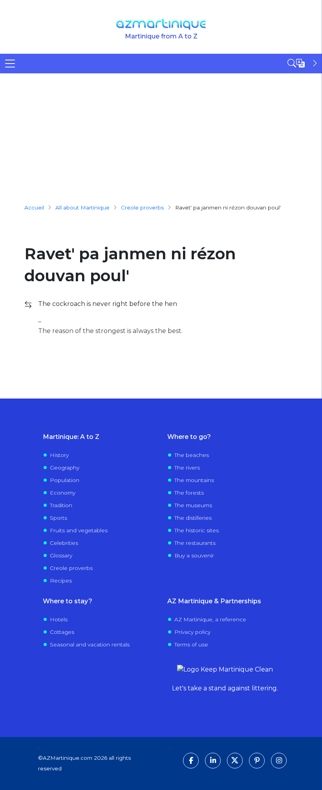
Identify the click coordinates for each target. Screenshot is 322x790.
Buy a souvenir (194, 555)
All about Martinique (82, 207)
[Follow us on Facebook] (191, 760)
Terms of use (191, 644)
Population (64, 480)
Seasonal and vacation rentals (90, 644)
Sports (58, 518)
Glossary (61, 555)
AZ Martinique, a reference (210, 619)
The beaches (191, 455)
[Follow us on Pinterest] (257, 760)
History (59, 455)
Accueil (34, 207)
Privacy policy (192, 632)
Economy (62, 493)
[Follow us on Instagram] (279, 760)
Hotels (59, 619)
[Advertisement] (161, 132)
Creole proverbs (71, 568)
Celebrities (64, 543)
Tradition (61, 505)
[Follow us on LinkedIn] (213, 760)
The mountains (194, 480)
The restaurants (195, 543)
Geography (64, 467)
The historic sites (196, 530)
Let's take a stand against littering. (225, 688)
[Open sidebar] (303, 63)
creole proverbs (142, 207)
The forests (189, 493)
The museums (193, 505)
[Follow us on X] (235, 760)
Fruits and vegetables (79, 530)
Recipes (61, 580)
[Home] (161, 24)
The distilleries (193, 518)
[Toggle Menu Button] (10, 63)
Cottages (62, 632)
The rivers (187, 467)
